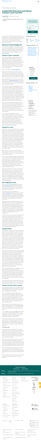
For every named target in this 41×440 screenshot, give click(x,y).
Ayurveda (14, 390)
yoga (16, 311)
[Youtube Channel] (34, 422)
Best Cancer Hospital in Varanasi (8, 434)
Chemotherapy (16, 69)
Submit (32, 31)
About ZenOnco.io (6, 379)
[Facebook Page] (34, 420)
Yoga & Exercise (15, 396)
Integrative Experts (24, 380)
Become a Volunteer (6, 396)
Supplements (5, 410)
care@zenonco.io (16, 368)
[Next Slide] (37, 45)
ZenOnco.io (5, 420)
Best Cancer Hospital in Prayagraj (20, 434)
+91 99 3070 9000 (24, 368)
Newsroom (5, 392)
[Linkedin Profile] (34, 425)
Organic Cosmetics (6, 415)
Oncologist (23, 379)
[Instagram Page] (33, 423)
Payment (4, 395)
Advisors (4, 388)
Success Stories (15, 412)
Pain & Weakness (15, 387)
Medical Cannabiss (15, 392)
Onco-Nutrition (14, 388)
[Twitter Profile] (34, 427)
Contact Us (5, 393)
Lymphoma (8, 192)
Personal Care (5, 416)
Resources (9, 8)
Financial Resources (15, 413)
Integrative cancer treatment (31, 432)
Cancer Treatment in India (7, 432)
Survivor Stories (5, 16)
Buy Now (33, 78)
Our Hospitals (5, 380)
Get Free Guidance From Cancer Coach (32, 21)
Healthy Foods (5, 413)
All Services (14, 379)
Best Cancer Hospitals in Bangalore (20, 437)
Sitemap (22, 420)
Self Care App (14, 401)
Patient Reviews (5, 390)
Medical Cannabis (6, 405)
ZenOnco (4, 8)
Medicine (5, 404)
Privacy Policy (17, 420)
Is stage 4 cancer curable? (19, 429)
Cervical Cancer (8, 185)
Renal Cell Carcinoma (14, 80)
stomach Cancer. (5, 53)
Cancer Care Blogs (15, 410)
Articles (13, 8)
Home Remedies (15, 405)
